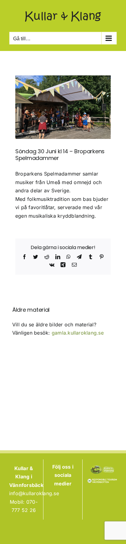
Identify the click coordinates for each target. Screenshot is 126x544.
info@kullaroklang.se (34, 493)
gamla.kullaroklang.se (78, 333)
